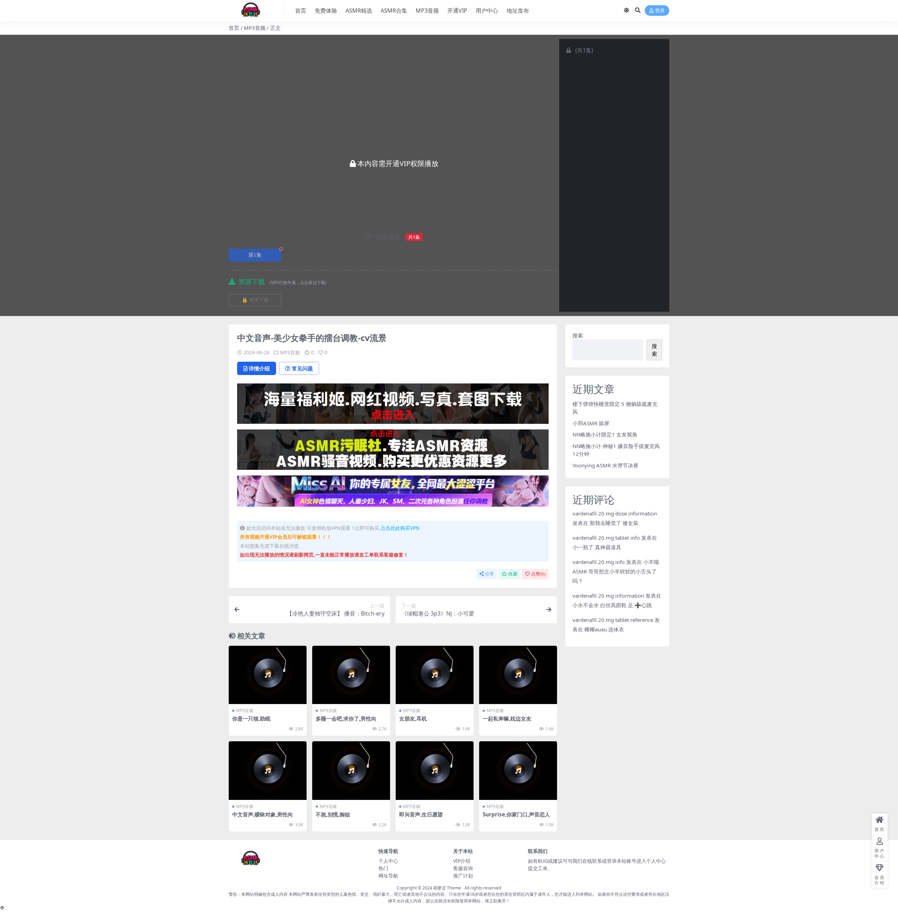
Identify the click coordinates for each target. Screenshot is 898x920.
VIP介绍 (461, 860)
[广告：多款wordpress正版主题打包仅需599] (393, 405)
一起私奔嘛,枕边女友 (507, 718)
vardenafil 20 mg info (598, 561)
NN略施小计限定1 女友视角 (604, 434)
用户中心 (487, 10)
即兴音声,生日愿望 (421, 814)
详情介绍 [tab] (259, 368)
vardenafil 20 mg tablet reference (612, 619)
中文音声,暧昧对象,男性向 (262, 814)
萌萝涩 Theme (447, 888)
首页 (300, 10)
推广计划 (463, 875)
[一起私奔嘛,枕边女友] (518, 675)
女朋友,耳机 (413, 718)
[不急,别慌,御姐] (351, 770)
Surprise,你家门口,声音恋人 (516, 814)
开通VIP (457, 10)
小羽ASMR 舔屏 (590, 423)
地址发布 (518, 10)
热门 (383, 868)
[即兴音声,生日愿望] (435, 770)
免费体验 (326, 10)
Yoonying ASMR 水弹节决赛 (605, 465)
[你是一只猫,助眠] (268, 675)
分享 (489, 574)
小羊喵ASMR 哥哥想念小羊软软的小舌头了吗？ (615, 571)
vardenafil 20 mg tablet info (606, 537)
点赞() (538, 574)
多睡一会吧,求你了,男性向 (346, 718)
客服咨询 (463, 868)
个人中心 (388, 860)
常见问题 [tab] (302, 368)
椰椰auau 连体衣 (604, 629)
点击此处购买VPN (400, 528)
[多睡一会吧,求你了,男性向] (351, 675)
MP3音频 (427, 10)
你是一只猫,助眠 (251, 718)
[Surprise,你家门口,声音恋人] (518, 770)
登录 (660, 10)
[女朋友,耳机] (435, 675)
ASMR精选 (359, 10)
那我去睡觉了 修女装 (614, 522)
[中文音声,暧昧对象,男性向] (268, 770)
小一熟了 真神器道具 (596, 547)
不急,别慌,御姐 (333, 814)
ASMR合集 (394, 10)
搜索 (577, 335)
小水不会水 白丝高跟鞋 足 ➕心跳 (612, 605)
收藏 (512, 574)
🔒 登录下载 (255, 300)
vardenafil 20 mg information (608, 595)
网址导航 (388, 875)
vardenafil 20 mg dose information (614, 513)
